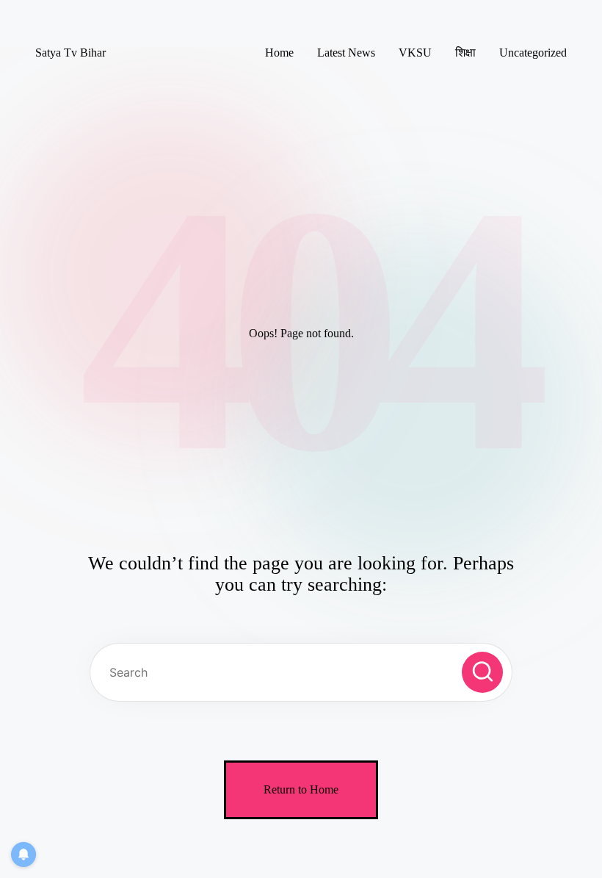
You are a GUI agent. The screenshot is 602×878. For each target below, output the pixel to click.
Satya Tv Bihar (70, 52)
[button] (482, 672)
